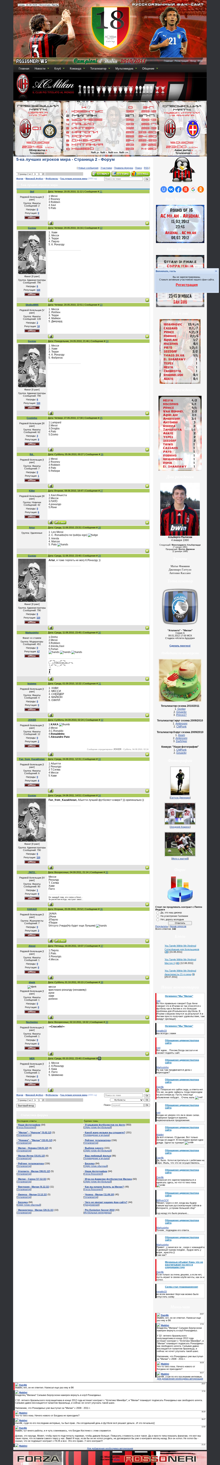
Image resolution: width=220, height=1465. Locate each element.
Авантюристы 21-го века (178, 974)
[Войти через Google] (193, 189)
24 (107, 341)
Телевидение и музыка (96, 1135)
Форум (19, 179)
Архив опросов (178, 926)
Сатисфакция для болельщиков (182, 949)
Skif (32, 191)
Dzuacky (181, 711)
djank (32, 982)
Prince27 (181, 714)
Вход (193, 61)
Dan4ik (160, 1087)
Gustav (32, 228)
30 (99, 632)
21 (101, 191)
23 (101, 304)
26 (102, 454)
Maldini (159, 1134)
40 (99, 1058)
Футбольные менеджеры (97, 1212)
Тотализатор (98, 68)
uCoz (117, 1459)
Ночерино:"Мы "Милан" (179, 996)
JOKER (32, 720)
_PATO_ (32, 872)
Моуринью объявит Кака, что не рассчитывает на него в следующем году (184, 1265)
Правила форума (123, 168)
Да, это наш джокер (171, 912)
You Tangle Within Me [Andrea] (180, 945)
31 (99, 683)
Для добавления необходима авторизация (180, 1378)
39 (106, 1022)
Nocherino (32, 1022)
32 (102, 720)
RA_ (32, 454)
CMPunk (181, 726)
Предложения (91, 1205)
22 (101, 228)
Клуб (57, 68)
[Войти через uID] (163, 189)
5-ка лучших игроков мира (73, 179)
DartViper (181, 741)
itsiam (181, 735)
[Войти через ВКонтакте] (171, 189)
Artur (32, 527)
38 (102, 982)
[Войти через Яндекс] (185, 189)
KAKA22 (32, 909)
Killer (32, 490)
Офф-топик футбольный (97, 1127)
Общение (148, 68)
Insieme (32, 683)
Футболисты (52, 179)
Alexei (32, 946)
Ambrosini (181, 723)
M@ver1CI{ (162, 1200)
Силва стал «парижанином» (181, 1287)
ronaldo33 (161, 1030)
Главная (168, 61)
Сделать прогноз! (180, 645)
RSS (200, 61)
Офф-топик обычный (28, 1205)
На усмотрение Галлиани (174, 916)
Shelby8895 (32, 304)
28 (99, 527)
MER (32, 1058)
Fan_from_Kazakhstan (32, 759)
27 (101, 490)
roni (158, 1000)
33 (99, 759)
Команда (75, 68)
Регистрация (181, 61)
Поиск (138, 168)
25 (101, 418)
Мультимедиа (124, 68)
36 (101, 909)
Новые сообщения (88, 168)
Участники (106, 168)
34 (99, 795)
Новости (40, 68)
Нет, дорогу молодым (172, 919)
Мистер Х (170, 963)
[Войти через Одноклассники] (200, 189)
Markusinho (32, 632)
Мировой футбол (34, 179)
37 (102, 946)
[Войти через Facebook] (178, 189)
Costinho (32, 418)
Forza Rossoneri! (26, 1127)
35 (106, 872)
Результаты (161, 926)
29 (99, 555)
